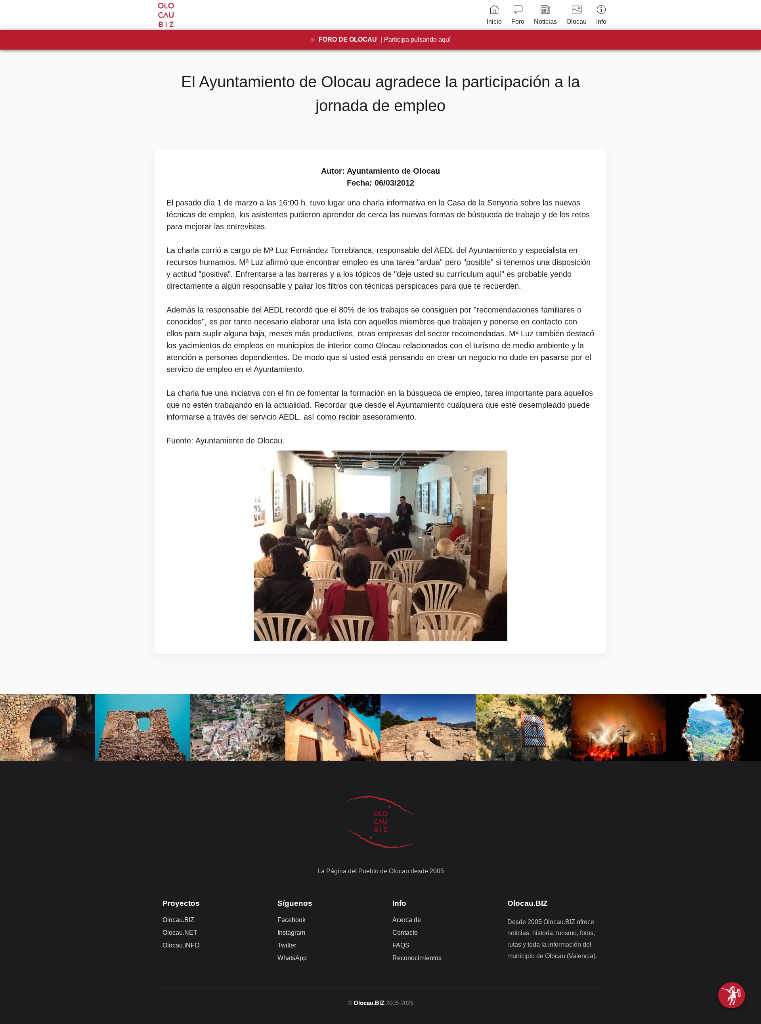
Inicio (494, 21)
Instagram (291, 932)
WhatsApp (292, 958)
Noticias (545, 21)
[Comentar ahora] (731, 995)
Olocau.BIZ (178, 920)
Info (601, 21)
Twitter (286, 945)
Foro (517, 21)
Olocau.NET (180, 932)
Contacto (405, 932)
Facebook (291, 920)
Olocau (576, 21)
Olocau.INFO (181, 945)
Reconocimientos (417, 958)
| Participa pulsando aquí (385, 39)
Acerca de (406, 920)
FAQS (400, 945)
